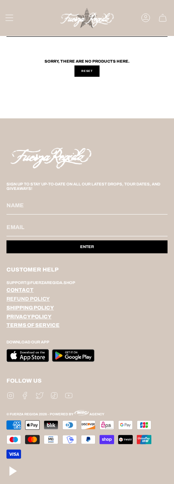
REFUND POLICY (28, 299)
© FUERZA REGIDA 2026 (26, 414)
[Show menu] (9, 18)
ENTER (87, 246)
